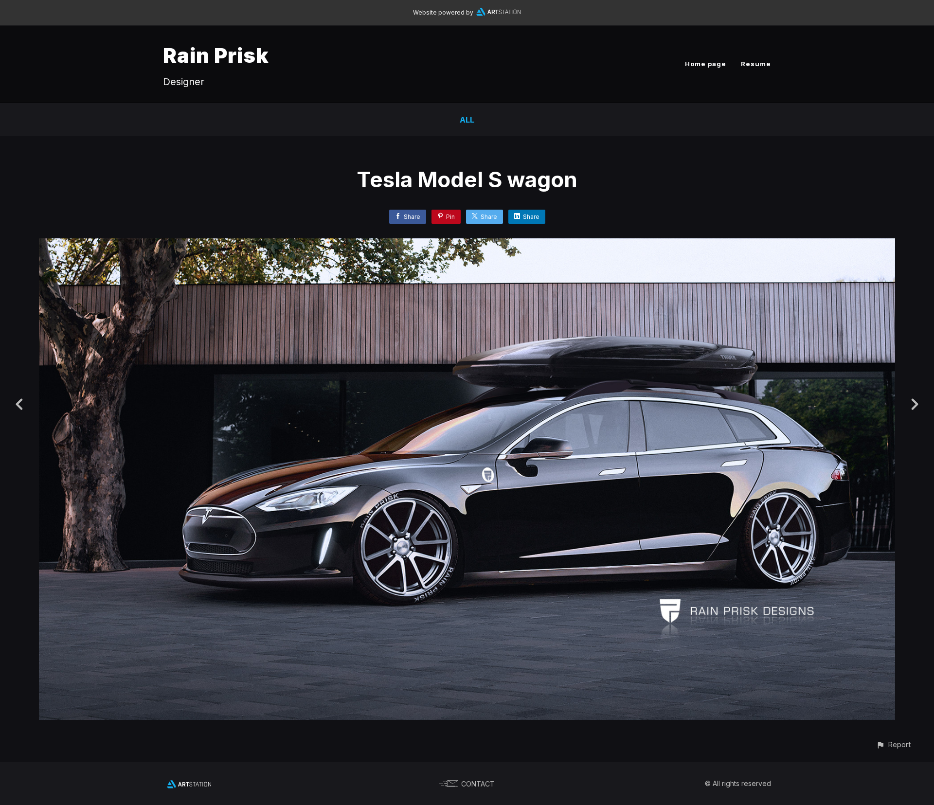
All (467, 120)
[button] (893, 744)
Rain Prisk (216, 55)
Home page (705, 64)
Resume (756, 64)
